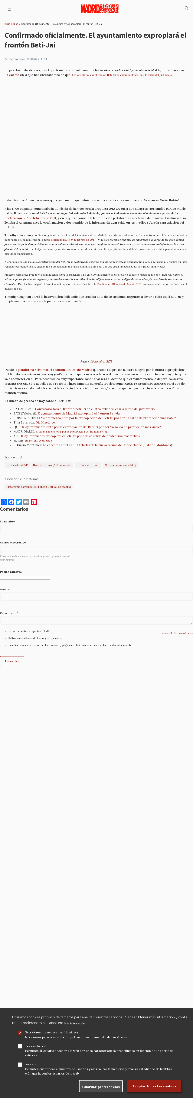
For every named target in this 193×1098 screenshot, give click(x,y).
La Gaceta (12, 75)
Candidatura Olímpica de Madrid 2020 (119, 284)
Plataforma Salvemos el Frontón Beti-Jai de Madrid (38, 486)
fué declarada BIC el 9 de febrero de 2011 (71, 239)
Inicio (7, 24)
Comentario (8, 613)
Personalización (36, 1046)
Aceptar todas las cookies (154, 1086)
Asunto (5, 589)
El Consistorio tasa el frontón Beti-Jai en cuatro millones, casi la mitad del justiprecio (122, 75)
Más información (74, 1023)
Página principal (11, 571)
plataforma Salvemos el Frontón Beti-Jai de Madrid (55, 370)
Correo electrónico (13, 542)
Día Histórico (45, 422)
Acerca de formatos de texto (177, 633)
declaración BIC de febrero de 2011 (30, 218)
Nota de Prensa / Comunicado (52, 465)
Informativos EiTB (101, 361)
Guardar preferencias (101, 1087)
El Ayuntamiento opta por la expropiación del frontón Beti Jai (72, 431)
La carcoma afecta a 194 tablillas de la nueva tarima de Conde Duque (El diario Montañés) (107, 445)
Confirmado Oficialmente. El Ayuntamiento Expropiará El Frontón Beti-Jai (61, 24)
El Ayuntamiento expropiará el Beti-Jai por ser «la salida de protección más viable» (80, 436)
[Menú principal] (9, 8)
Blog (15, 24)
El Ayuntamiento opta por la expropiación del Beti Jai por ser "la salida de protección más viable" (106, 418)
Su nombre (7, 521)
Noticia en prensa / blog (120, 465)
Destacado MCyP (17, 465)
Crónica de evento (88, 465)
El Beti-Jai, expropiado (38, 440)
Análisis (30, 1064)
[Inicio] (100, 8)
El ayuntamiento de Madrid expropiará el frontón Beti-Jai (79, 413)
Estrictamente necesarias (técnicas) (51, 1032)
